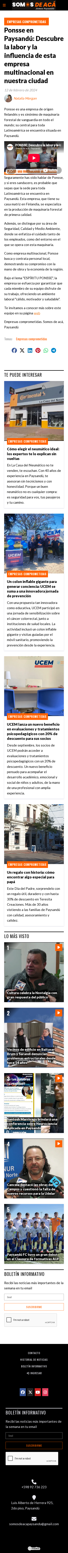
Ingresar (36, 1373)
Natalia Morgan (25, 98)
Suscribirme (34, 1307)
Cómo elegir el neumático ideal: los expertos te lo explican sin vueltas (33, 453)
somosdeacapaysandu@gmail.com (34, 1524)
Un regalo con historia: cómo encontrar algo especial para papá (31, 877)
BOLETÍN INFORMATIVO (24, 1274)
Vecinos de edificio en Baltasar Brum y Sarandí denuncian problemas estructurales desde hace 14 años (31, 1055)
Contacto (34, 1353)
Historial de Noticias (34, 1359)
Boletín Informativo (34, 1366)
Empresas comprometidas (26, 21)
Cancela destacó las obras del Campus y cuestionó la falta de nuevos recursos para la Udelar (31, 1189)
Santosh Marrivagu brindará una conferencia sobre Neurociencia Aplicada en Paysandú (32, 1123)
